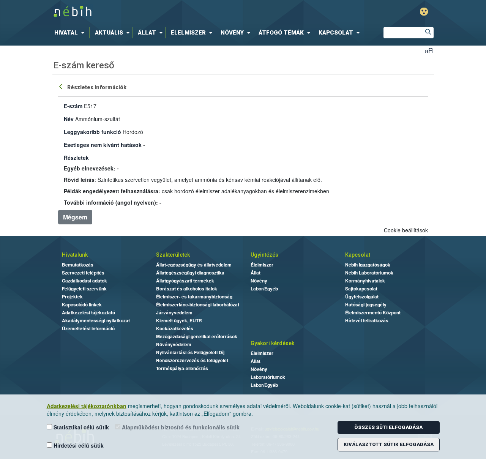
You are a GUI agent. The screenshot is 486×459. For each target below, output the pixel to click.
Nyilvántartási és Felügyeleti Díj (190, 352)
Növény (259, 280)
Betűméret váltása (429, 50)
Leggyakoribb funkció (92, 132)
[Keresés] (428, 32)
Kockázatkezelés (174, 328)
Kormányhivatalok (365, 280)
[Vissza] (61, 86)
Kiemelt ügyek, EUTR (179, 320)
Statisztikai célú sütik (80, 427)
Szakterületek (173, 255)
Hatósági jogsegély (366, 304)
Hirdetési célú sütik (78, 445)
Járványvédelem (174, 312)
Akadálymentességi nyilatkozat (96, 320)
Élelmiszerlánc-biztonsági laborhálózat (197, 304)
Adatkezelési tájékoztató (88, 312)
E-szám (73, 106)
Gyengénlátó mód (424, 12)
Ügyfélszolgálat (362, 296)
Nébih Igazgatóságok (367, 264)
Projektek (72, 296)
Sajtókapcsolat (361, 288)
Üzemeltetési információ (88, 328)
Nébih (162, 12)
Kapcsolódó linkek (82, 304)
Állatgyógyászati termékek (185, 280)
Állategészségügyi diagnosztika (190, 272)
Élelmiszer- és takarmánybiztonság (194, 296)
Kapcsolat (357, 255)
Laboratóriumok (268, 377)
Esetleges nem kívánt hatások (103, 144)
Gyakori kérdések (272, 343)
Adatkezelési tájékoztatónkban (86, 406)
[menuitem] (71, 32)
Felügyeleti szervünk (84, 288)
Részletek (76, 157)
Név (69, 119)
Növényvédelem (173, 344)
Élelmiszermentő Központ (373, 312)
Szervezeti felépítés (83, 272)
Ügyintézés (264, 255)
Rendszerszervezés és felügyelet (192, 360)
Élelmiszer (262, 264)
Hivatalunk (75, 255)
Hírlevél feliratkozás (366, 320)
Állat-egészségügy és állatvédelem (194, 264)
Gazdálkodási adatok (84, 280)
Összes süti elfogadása (388, 427)
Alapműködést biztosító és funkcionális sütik (180, 427)
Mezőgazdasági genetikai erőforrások (196, 336)
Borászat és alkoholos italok (186, 288)
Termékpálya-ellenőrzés (182, 368)
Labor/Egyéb (264, 288)
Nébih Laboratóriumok (369, 272)
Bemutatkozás (77, 264)
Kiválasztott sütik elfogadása (389, 444)
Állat (255, 272)
